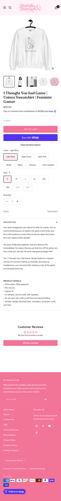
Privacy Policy (9, 440)
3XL (8, 187)
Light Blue (10, 156)
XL (34, 179)
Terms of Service (10, 430)
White (8, 165)
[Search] (10, 7)
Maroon (32, 165)
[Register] (45, 399)
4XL (18, 187)
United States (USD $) (13, 461)
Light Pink (42, 156)
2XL (44, 179)
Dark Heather (48, 165)
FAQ (5, 424)
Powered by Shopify (37, 469)
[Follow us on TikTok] (36, 432)
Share (6, 211)
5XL (28, 187)
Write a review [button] (30, 343)
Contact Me (8, 419)
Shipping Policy (10, 445)
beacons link (51, 415)
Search (6, 414)
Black (20, 165)
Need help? (52, 211)
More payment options (31, 144)
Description (9, 222)
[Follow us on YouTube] (49, 426)
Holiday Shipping (10, 450)
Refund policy (9, 435)
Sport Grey (26, 156)
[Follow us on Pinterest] (43, 426)
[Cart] (56, 7)
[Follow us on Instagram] (36, 426)
